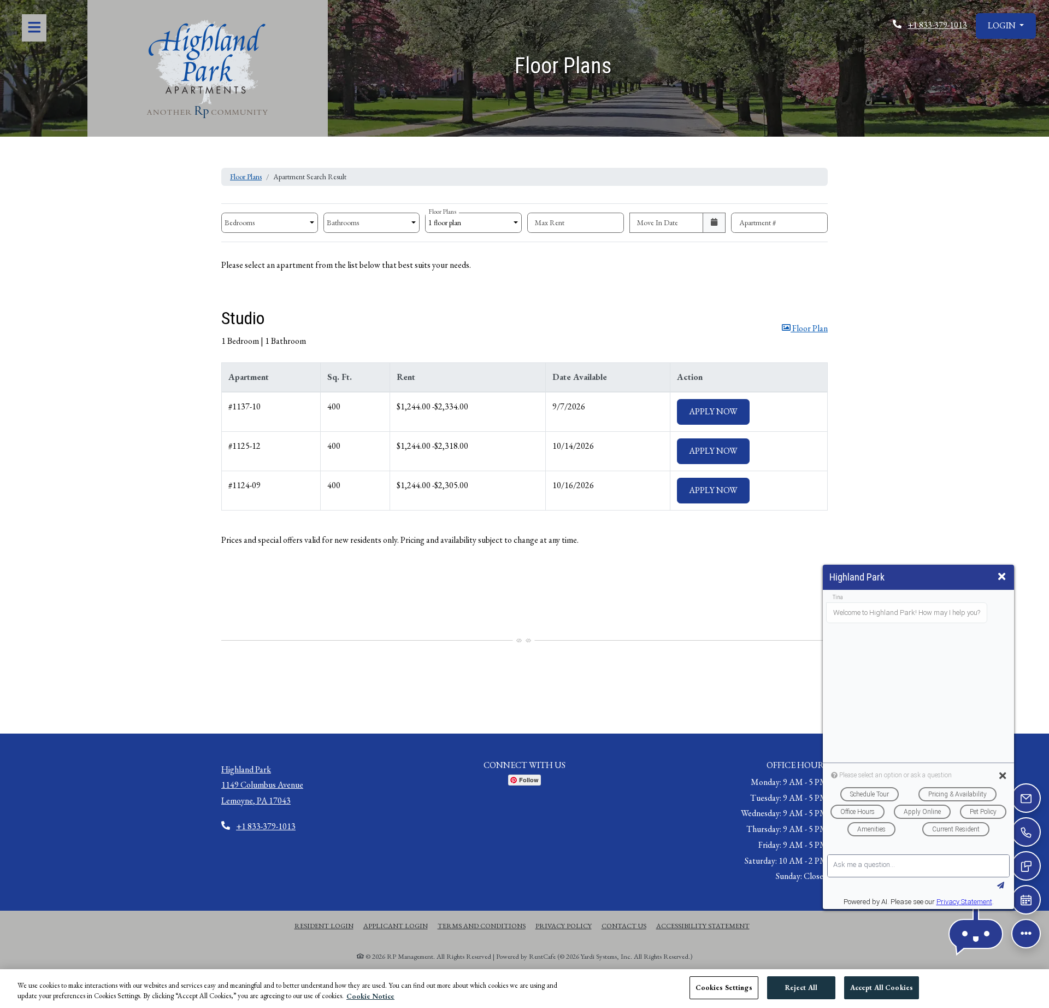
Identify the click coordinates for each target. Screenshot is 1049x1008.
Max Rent (549, 222)
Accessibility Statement (703, 925)
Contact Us (624, 925)
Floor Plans (246, 176)
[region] (524, 988)
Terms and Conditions (482, 925)
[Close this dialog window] (1002, 577)
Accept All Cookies (881, 987)
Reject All (801, 987)
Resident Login (323, 925)
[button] (1006, 26)
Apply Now (719, 411)
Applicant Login (395, 925)
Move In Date (657, 222)
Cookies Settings (724, 987)
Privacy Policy (563, 925)
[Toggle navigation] (34, 28)
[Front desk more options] (1026, 933)
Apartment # (757, 222)
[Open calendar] (714, 223)
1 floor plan (446, 220)
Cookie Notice (370, 996)
